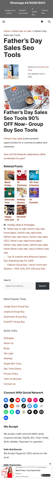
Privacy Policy (11, 373)
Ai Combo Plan (34, 12)
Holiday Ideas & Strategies (21, 225)
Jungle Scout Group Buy (16, 306)
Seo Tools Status (12, 368)
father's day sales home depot (26, 240)
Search (7, 280)
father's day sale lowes (29, 232)
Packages (9, 338)
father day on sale (21, 31)
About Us (8, 343)
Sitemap (8, 358)
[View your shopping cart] (42, 21)
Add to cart (47, 475)
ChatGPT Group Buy (14, 321)
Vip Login (8, 353)
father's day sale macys (16, 236)
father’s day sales (39, 245)
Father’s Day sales (13, 138)
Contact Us (10, 384)
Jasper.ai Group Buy (14, 311)
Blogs (6, 348)
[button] (49, 21)
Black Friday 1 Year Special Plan (28, 470)
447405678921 (35, 2)
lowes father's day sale (15, 248)
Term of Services (12, 379)
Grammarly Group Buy (15, 316)
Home (7, 31)
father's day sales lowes (16, 245)
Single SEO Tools (12, 363)
